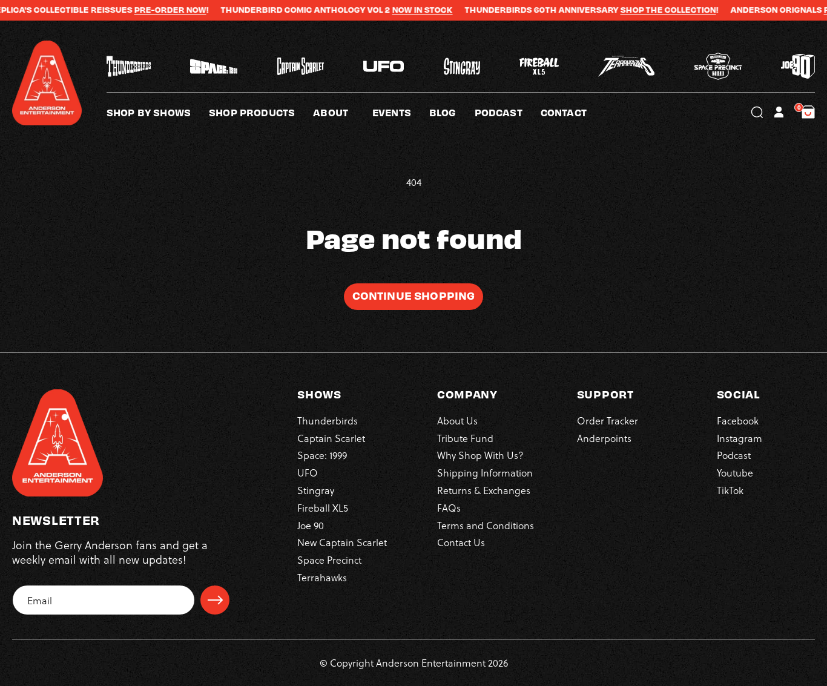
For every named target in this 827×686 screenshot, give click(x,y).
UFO (307, 473)
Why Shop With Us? (480, 455)
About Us (457, 420)
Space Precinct (329, 560)
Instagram (739, 438)
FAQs (449, 508)
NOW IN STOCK (404, 9)
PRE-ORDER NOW (152, 9)
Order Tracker (607, 420)
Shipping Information (485, 473)
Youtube (735, 473)
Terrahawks (322, 577)
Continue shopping (413, 295)
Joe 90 (310, 525)
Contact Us (461, 542)
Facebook (738, 420)
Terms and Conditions (485, 525)
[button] (342, 112)
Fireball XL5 (322, 508)
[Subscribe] (214, 600)
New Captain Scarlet (342, 542)
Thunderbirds (327, 420)
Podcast (734, 455)
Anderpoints (604, 438)
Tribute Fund (465, 438)
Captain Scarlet (331, 438)
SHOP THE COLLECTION (649, 9)
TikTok (730, 490)
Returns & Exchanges (483, 490)
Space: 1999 (322, 455)
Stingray (315, 490)
